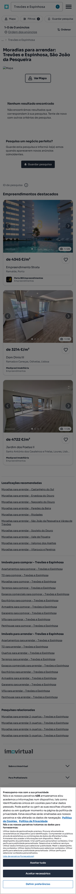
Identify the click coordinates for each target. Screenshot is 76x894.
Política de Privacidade (33, 821)
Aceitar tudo (38, 862)
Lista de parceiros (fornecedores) (18, 856)
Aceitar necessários (38, 873)
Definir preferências (38, 884)
